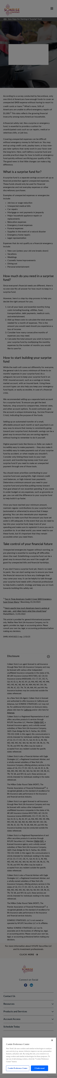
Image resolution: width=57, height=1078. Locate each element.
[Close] (52, 1040)
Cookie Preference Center (17, 1068)
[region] (29, 1055)
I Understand (40, 1068)
